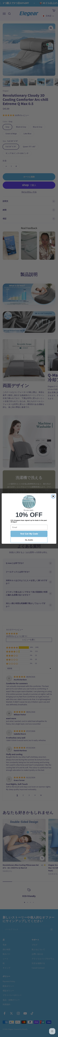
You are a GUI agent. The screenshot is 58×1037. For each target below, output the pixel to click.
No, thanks (29, 540)
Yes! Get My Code (29, 534)
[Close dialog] (53, 496)
